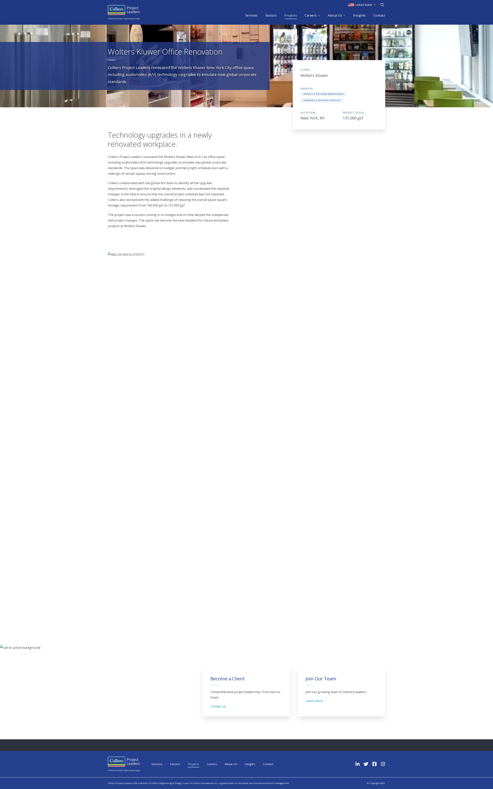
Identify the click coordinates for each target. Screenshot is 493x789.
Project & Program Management (324, 94)
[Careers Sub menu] (319, 16)
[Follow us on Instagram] (383, 764)
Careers (311, 15)
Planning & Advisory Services (322, 100)
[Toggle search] (382, 5)
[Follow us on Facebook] (374, 764)
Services (251, 15)
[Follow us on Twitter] (366, 764)
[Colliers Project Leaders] (124, 12)
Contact (379, 15)
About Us (335, 15)
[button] (362, 4)
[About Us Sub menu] (344, 16)
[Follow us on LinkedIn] (357, 764)
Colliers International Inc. (205, 783)
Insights (359, 15)
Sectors (271, 15)
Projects (290, 15)
